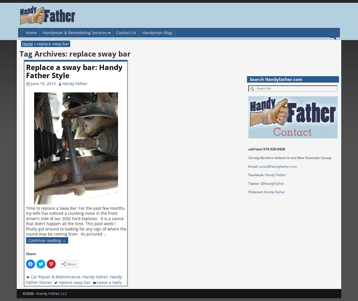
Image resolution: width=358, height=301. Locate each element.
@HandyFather (272, 183)
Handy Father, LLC (51, 293)
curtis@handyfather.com (278, 166)
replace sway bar (74, 282)
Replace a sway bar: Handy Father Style (74, 71)
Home (31, 32)
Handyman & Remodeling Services (75, 32)
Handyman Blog (157, 32)
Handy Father (95, 276)
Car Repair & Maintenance (55, 276)
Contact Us (126, 32)
